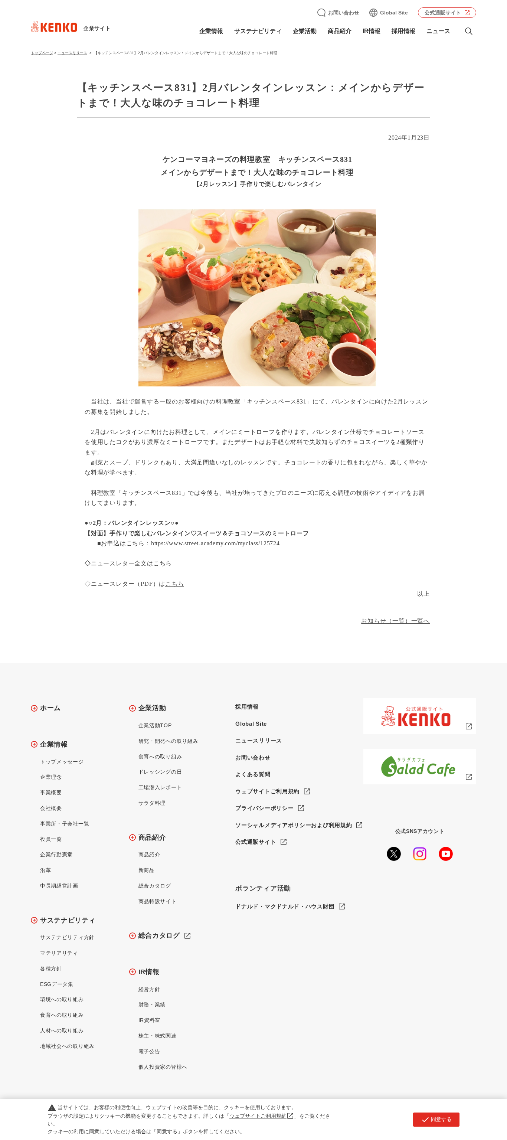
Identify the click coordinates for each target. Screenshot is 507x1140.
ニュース (438, 31)
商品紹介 (152, 837)
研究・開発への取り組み (168, 741)
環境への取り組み (62, 999)
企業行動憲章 (56, 855)
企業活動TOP (155, 725)
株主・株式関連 (157, 1036)
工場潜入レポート (160, 787)
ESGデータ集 (56, 984)
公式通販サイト (443, 13)
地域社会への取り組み (67, 1046)
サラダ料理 (152, 803)
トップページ (42, 53)
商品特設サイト (157, 901)
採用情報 (403, 31)
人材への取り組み (62, 1030)
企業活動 (152, 708)
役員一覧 (51, 839)
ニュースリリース (72, 53)
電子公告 (149, 1051)
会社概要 (51, 808)
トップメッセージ (62, 762)
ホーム (50, 708)
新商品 (146, 870)
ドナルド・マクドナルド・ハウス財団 (284, 906)
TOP (472, 1107)
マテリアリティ (59, 953)
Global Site (394, 13)
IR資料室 (149, 1020)
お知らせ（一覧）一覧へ (395, 621)
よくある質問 (252, 774)
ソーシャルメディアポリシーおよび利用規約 (293, 825)
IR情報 (149, 972)
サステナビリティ (68, 920)
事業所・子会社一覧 (64, 824)
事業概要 (51, 793)
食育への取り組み (62, 1015)
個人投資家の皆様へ (162, 1067)
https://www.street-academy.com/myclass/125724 (215, 543)
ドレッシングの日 (160, 772)
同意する (436, 1119)
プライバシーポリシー (264, 808)
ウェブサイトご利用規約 (267, 791)
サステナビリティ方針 (67, 937)
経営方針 (149, 989)
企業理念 (51, 777)
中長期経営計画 (59, 886)
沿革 (45, 870)
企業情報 (54, 744)
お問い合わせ (343, 13)
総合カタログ (154, 886)
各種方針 (51, 968)
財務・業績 (152, 1004)
